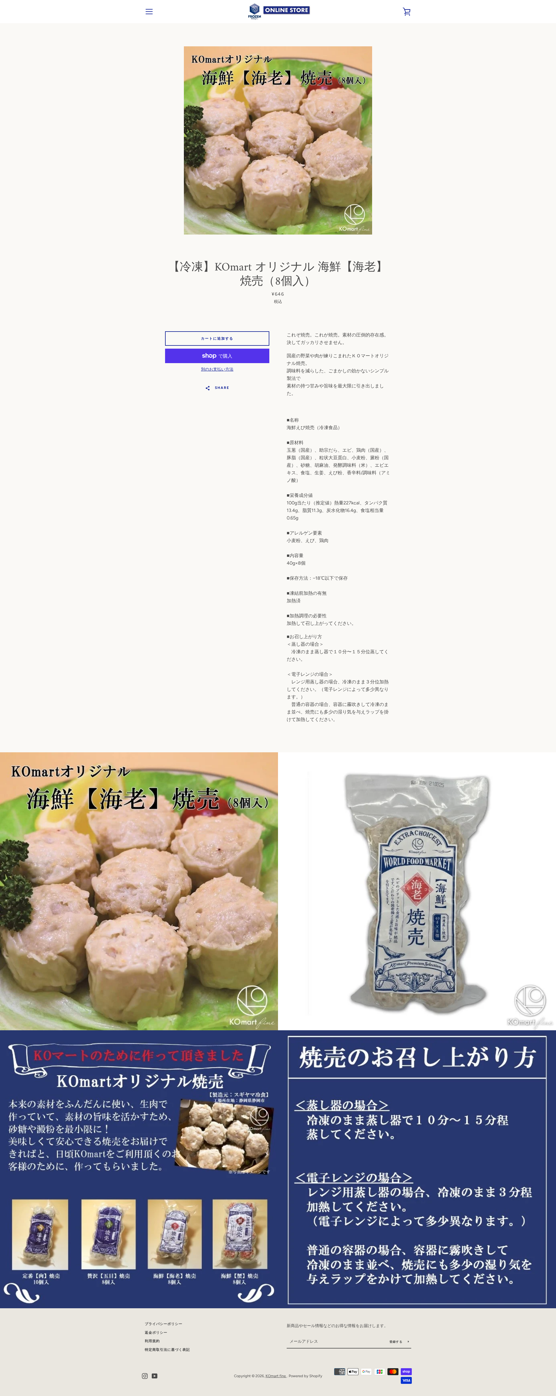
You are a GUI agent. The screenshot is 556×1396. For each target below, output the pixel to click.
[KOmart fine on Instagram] (145, 1375)
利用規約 (152, 1341)
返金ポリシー (156, 1333)
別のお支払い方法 (217, 369)
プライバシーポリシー (163, 1324)
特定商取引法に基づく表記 (167, 1350)
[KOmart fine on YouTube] (155, 1375)
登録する (396, 1342)
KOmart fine (276, 1376)
